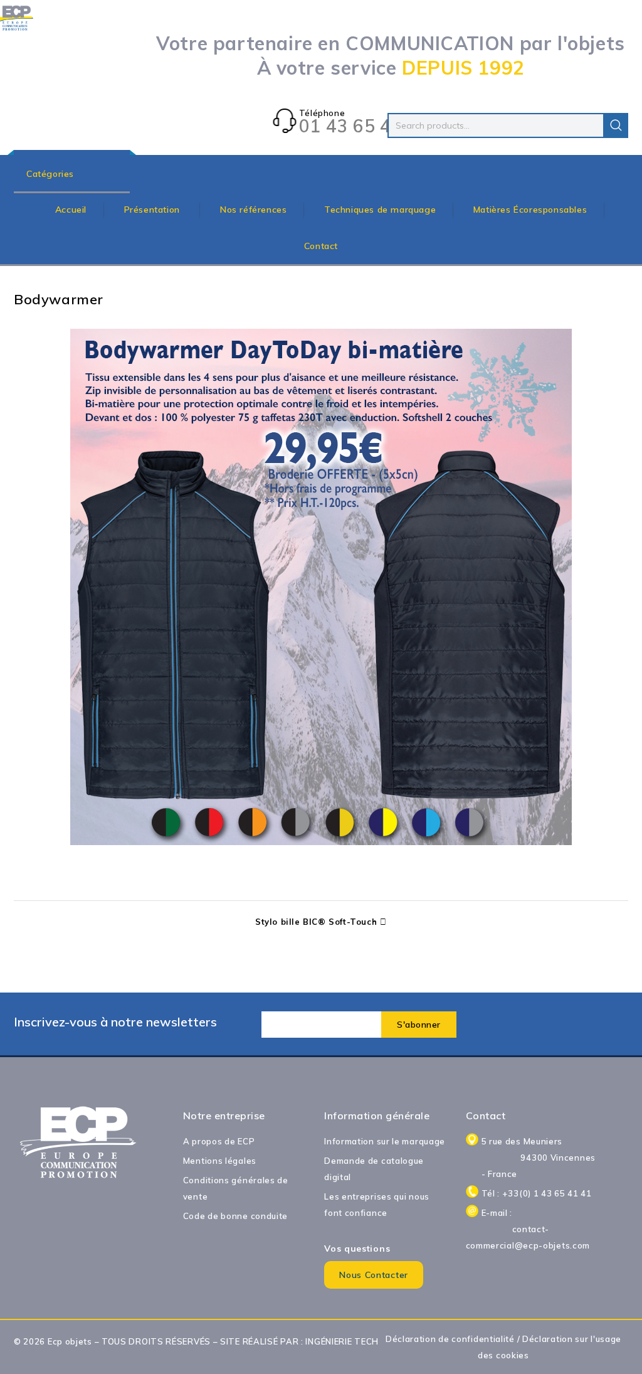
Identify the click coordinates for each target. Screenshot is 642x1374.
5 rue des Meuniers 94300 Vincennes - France (539, 1157)
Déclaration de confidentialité (450, 1339)
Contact (321, 246)
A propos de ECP (219, 1141)
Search (615, 125)
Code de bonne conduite (235, 1216)
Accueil (71, 209)
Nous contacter (373, 1275)
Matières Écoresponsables (530, 209)
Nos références (253, 209)
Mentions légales (219, 1161)
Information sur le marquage (384, 1141)
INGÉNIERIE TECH (342, 1341)
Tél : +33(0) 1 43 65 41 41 (537, 1193)
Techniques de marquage (380, 209)
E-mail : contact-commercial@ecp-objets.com (531, 1229)
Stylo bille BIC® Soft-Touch (316, 922)
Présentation (153, 209)
